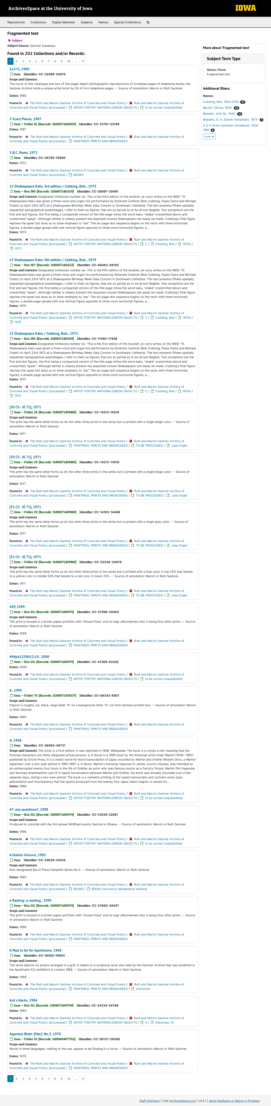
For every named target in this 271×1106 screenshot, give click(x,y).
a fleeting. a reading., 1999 (30, 900)
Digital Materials (63, 22)
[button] (223, 58)
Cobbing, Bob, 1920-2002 (223, 102)
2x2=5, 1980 (19, 69)
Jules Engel (179, 445)
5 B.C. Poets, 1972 (23, 152)
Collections (38, 22)
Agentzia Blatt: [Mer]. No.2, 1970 (35, 1033)
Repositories (16, 22)
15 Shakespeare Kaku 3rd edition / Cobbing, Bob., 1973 (52, 186)
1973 (18, 248)
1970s (187, 244)
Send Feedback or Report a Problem (234, 1101)
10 (68, 61)
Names (103, 22)
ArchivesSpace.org (182, 1101)
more (208, 136)
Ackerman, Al (164, 1022)
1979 (18, 322)
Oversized (143, 989)
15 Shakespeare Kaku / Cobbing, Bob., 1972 (43, 333)
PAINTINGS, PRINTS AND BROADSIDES (101, 141)
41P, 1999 (17, 606)
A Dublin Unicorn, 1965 (27, 854)
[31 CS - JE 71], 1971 (25, 506)
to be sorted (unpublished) (164, 107)
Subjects (87, 22)
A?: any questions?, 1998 (28, 809)
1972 (18, 395)
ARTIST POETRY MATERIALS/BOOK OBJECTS (105, 107)
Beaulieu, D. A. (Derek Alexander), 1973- (232, 119)
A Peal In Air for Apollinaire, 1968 (35, 950)
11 (83, 61)
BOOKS (79, 175)
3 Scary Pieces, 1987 (25, 118)
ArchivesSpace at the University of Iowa (50, 8)
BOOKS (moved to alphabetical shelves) (119, 889)
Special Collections (127, 22)
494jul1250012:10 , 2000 (29, 656)
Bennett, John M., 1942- (222, 113)
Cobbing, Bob (165, 244)
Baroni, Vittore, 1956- (220, 107)
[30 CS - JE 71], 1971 (25, 407)
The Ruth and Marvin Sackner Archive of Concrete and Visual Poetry (78, 103)
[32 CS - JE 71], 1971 (25, 556)
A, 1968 (15, 740)
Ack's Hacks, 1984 (23, 1000)
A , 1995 (15, 690)
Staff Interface (149, 1101)
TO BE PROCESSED (149, 445)
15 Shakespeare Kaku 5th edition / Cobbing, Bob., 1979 (52, 259)
